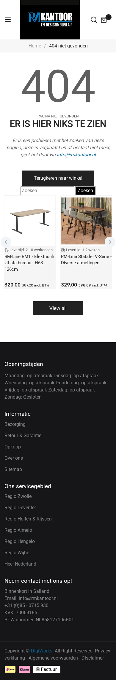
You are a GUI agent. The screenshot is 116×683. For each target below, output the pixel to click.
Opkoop (12, 447)
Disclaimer (92, 658)
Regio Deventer (20, 507)
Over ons (13, 458)
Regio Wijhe (16, 552)
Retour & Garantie (22, 435)
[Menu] (7, 20)
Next (110, 242)
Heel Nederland (20, 564)
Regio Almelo (18, 530)
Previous (6, 242)
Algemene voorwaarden (53, 658)
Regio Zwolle (18, 496)
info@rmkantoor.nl (76, 154)
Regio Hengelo (19, 541)
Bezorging (15, 424)
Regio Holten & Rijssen (28, 519)
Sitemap (13, 469)
